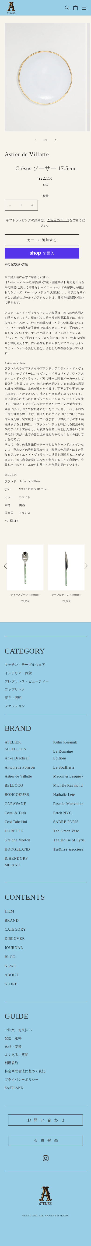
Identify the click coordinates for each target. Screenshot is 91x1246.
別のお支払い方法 (16, 264)
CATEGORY (15, 929)
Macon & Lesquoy (68, 776)
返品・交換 (13, 1046)
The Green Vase (66, 831)
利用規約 (11, 1063)
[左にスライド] (35, 140)
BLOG (10, 957)
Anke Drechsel (17, 758)
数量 (45, 196)
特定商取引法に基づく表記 (25, 1071)
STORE (11, 984)
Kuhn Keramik (65, 742)
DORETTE (14, 831)
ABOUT (12, 975)
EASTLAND (14, 1088)
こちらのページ (58, 220)
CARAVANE (15, 804)
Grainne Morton (17, 840)
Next (86, 566)
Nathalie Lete (64, 795)
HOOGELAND (17, 849)
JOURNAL (14, 948)
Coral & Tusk (15, 813)
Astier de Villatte (18, 776)
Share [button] (14, 520)
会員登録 (47, 1140)
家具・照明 (13, 698)
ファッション (15, 706)
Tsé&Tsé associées (68, 849)
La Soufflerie (63, 767)
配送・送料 (13, 1038)
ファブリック (15, 689)
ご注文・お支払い (18, 1030)
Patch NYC (62, 813)
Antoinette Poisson (20, 767)
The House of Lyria (69, 840)
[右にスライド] (56, 140)
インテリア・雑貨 (18, 673)
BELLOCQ (14, 785)
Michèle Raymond (68, 785)
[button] (67, 7)
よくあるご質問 (16, 1054)
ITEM (9, 911)
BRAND (12, 920)
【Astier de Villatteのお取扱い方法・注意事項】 (36, 282)
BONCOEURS (17, 795)
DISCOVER (15, 938)
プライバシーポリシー (22, 1079)
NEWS (10, 966)
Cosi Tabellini (16, 822)
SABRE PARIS (66, 822)
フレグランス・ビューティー (27, 681)
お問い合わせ (47, 1120)
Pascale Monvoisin (68, 804)
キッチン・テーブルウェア (25, 664)
